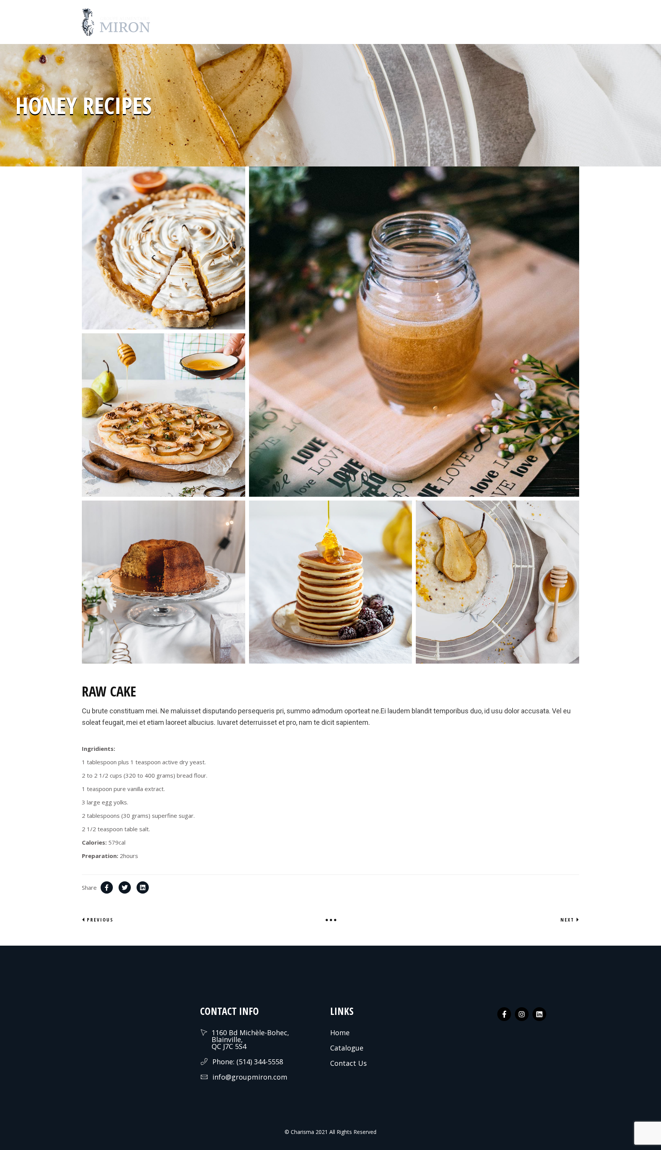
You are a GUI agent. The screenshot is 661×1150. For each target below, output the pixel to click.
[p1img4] (163, 415)
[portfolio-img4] (163, 248)
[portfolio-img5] (414, 331)
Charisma (301, 1131)
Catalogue (346, 1047)
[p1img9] (163, 582)
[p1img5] (497, 582)
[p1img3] (330, 582)
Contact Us (348, 1063)
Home (340, 1032)
